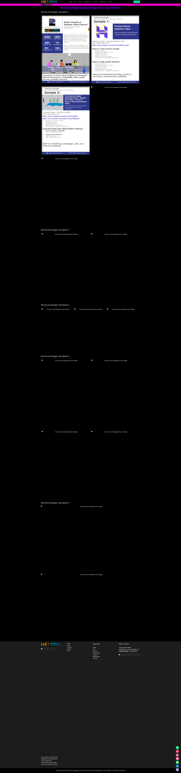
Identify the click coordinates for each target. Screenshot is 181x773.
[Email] (177, 751)
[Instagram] (137, 4)
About (68, 645)
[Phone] (177, 747)
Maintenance (87, 1)
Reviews (69, 649)
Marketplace (102, 1)
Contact (110, 1)
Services (80, 1)
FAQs (68, 651)
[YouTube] (139, 4)
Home (70, 1)
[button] (136, 2)
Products (95, 1)
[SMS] (177, 758)
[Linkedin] (135, 4)
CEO (75, 1)
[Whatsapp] (177, 762)
